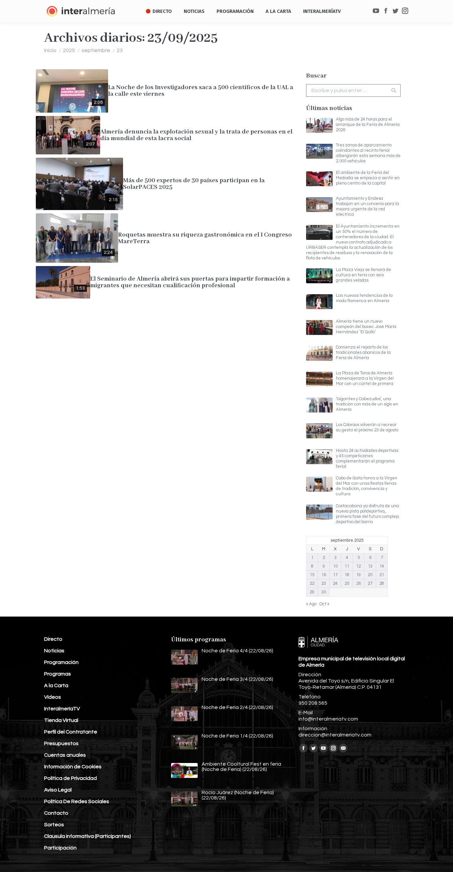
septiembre (96, 50)
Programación (61, 662)
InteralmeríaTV (62, 708)
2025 (69, 50)
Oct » (324, 604)
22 (312, 583)
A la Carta (56, 685)
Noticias (54, 650)
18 (347, 574)
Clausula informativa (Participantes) (87, 836)
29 (312, 592)
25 (347, 583)
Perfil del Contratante (70, 732)
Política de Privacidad (70, 778)
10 (335, 566)
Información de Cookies (72, 766)
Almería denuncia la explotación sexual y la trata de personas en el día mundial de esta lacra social (196, 135)
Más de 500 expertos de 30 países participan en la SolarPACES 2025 (194, 184)
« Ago (311, 604)
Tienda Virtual (61, 720)
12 (358, 566)
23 (323, 583)
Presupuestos (61, 743)
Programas (57, 674)
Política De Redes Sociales (76, 801)
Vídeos (52, 697)
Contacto (56, 813)
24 (335, 583)
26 (358, 583)
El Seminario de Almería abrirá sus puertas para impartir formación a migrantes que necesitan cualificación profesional (190, 282)
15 (312, 574)
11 (347, 566)
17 (335, 574)
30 (323, 592)
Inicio (50, 50)
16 (323, 574)
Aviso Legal (58, 789)
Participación (60, 847)
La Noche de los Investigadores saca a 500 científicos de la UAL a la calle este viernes (200, 90)
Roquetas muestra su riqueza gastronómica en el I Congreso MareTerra (205, 238)
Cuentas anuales (65, 755)
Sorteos (54, 824)
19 (358, 574)
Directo (53, 639)
